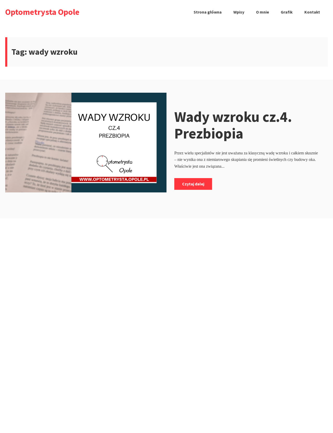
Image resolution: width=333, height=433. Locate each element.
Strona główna (208, 12)
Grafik (287, 12)
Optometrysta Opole (42, 12)
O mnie (262, 12)
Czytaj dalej (193, 183)
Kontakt (312, 12)
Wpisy (238, 12)
